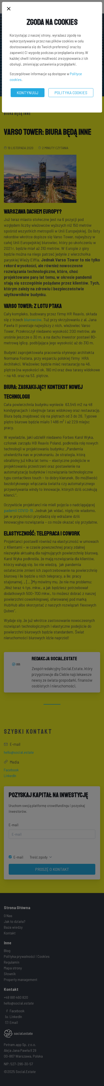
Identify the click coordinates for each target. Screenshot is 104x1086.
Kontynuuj (27, 92)
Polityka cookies (70, 92)
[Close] (8, 9)
